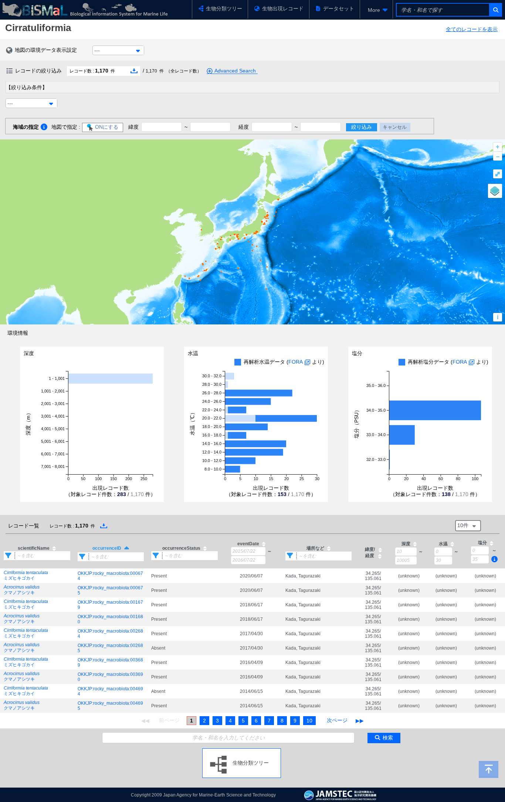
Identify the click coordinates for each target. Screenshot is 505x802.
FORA (295, 362)
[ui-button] (495, 10)
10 (309, 721)
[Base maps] (495, 191)
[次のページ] (337, 720)
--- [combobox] (97, 50)
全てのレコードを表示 (472, 29)
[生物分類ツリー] (241, 751)
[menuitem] (376, 10)
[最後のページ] (359, 721)
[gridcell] (37, 576)
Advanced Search (235, 71)
